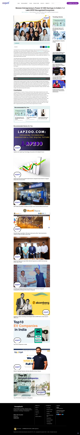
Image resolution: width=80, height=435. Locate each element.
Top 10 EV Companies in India (20, 344)
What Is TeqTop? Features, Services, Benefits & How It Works (27, 371)
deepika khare (21, 120)
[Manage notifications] (78, 433)
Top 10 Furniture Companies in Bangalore (23, 397)
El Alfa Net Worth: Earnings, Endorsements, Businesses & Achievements (58, 90)
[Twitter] (58, 414)
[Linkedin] (62, 414)
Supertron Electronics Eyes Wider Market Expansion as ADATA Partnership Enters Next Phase (30, 261)
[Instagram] (61, 414)
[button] (41, 47)
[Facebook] (57, 414)
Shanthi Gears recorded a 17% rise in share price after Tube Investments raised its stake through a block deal (30, 234)
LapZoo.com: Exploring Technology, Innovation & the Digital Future (29, 152)
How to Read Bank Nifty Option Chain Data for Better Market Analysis (58, 65)
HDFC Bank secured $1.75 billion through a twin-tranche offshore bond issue (31, 206)
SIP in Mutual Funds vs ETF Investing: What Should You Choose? (19, 118)
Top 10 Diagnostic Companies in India (32, 118)
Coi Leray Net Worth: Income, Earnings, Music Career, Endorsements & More (59, 78)
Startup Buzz (27, 12)
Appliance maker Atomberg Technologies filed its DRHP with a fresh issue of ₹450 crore (31, 317)
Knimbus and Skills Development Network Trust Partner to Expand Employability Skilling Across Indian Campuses (29, 289)
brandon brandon (45, 119)
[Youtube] (60, 414)
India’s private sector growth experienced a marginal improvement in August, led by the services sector (31, 179)
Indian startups (40, 51)
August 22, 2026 (17, 120)
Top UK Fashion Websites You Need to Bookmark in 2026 (43, 118)
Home (23, 12)
